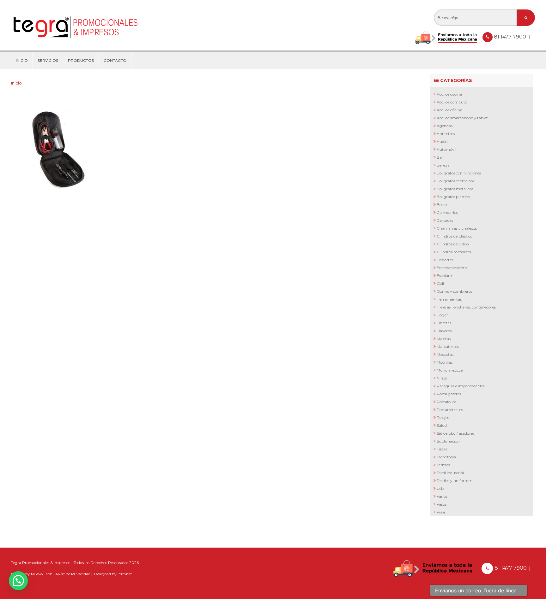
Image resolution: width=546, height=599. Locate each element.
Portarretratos (450, 409)
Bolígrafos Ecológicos (455, 181)
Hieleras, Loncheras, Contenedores (466, 307)
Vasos (441, 504)
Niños (442, 378)
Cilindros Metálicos (454, 252)
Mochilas (444, 362)
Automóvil (446, 149)
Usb (440, 488)
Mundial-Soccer (450, 370)
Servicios (48, 60)
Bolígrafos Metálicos (455, 188)
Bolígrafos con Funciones (459, 173)
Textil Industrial (450, 472)
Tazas (442, 449)
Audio (442, 141)
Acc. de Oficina (449, 110)
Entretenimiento (452, 267)
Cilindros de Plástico (454, 236)
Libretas (444, 322)
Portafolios (446, 401)
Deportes (445, 259)
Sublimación (448, 441)
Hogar (442, 315)
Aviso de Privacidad (72, 574)
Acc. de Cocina (449, 94)
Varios (442, 496)
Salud (442, 425)
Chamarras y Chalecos (457, 228)
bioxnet (125, 574)
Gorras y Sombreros (454, 291)
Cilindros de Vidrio (453, 244)
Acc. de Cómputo (452, 102)
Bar (440, 157)
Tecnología (446, 457)
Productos (81, 60)
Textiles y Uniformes (454, 480)
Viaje (441, 512)
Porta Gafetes (449, 393)
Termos (443, 464)
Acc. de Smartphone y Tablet (462, 117)
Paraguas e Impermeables (460, 386)
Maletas (444, 338)
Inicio (22, 60)
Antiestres (446, 133)
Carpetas (445, 220)
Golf (440, 283)
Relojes (443, 417)
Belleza (443, 165)
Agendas (444, 125)
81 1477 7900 (510, 37)
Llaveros (444, 330)
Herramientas (449, 299)
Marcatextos (448, 346)
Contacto (115, 60)
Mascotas (445, 354)
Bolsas (442, 204)
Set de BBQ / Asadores (455, 433)
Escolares (445, 275)
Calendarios (447, 212)
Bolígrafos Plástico (453, 196)
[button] (18, 580)
